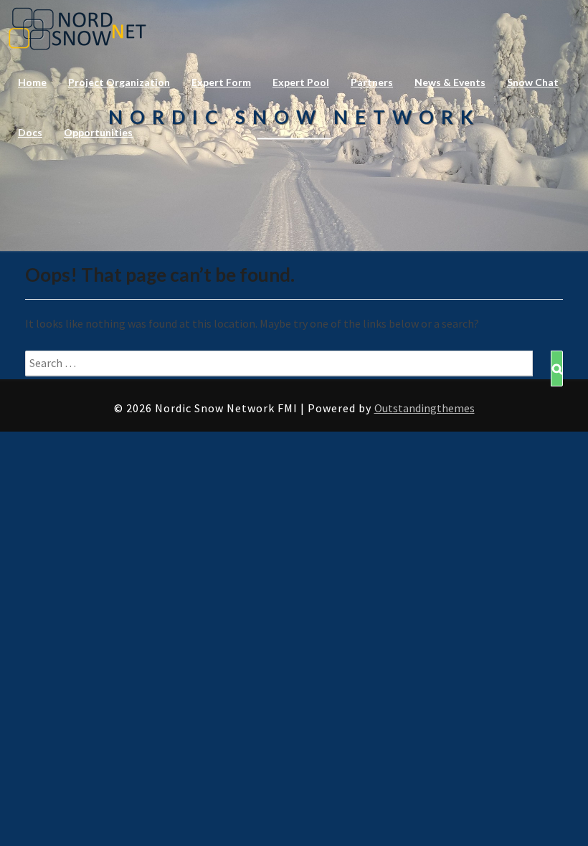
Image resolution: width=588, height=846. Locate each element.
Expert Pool (300, 82)
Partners (372, 82)
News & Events (449, 82)
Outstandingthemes (424, 408)
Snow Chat (533, 82)
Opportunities (98, 132)
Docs (30, 132)
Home (32, 82)
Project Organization (119, 82)
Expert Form (221, 82)
